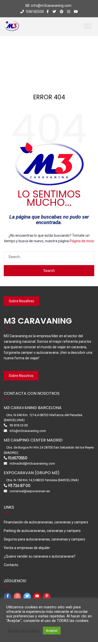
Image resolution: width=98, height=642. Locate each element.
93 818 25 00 (19, 425)
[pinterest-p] (47, 596)
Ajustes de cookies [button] (23, 630)
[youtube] (37, 596)
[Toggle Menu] (88, 26)
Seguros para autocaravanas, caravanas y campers (44, 539)
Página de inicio (82, 241)
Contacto (11, 565)
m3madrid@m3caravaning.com (32, 463)
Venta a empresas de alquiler (27, 548)
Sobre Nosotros (21, 376)
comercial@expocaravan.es (30, 491)
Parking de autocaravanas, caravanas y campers (42, 531)
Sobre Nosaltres (21, 301)
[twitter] (27, 596)
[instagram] (18, 596)
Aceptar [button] (52, 630)
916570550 (17, 458)
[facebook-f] (8, 596)
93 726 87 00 (19, 485)
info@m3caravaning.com (51, 6)
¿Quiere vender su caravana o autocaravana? (39, 556)
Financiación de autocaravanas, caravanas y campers (46, 522)
